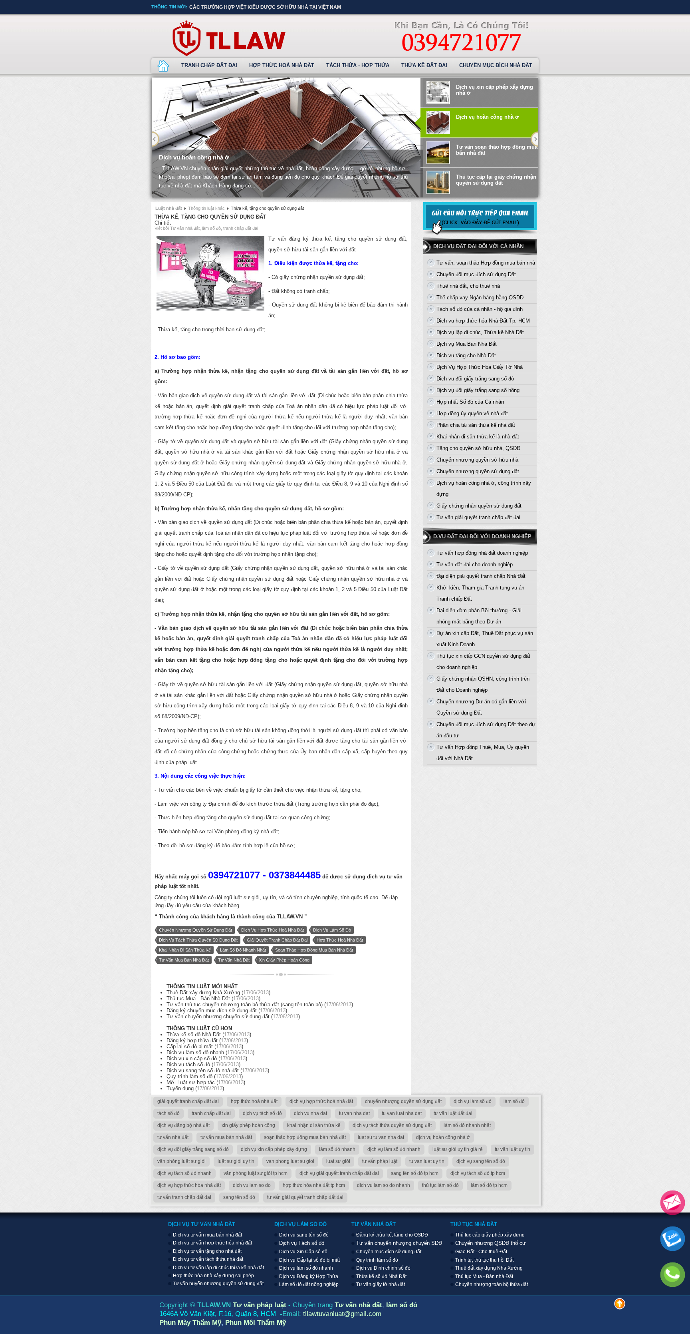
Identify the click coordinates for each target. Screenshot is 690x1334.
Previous (155, 139)
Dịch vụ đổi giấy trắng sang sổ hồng (477, 390)
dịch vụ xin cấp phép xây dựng (274, 1149)
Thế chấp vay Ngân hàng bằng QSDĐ (479, 298)
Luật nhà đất (168, 208)
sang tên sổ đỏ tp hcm (414, 1173)
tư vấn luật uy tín (512, 1149)
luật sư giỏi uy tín (236, 1161)
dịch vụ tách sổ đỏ (262, 1113)
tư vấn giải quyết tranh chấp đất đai (305, 1197)
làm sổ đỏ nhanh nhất (243, 950)
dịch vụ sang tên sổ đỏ (480, 1161)
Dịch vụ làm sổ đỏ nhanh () (210, 1052)
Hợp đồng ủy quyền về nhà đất (472, 413)
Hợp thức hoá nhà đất (281, 65)
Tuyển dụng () (195, 1088)
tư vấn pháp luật (379, 1161)
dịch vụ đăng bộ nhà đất (183, 1125)
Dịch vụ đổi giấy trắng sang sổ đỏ (475, 379)
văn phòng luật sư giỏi (181, 1161)
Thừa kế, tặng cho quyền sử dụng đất (210, 217)
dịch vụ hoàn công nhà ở (443, 1137)
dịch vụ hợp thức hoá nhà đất (272, 930)
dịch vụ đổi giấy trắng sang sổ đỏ (193, 1149)
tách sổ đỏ (168, 1113)
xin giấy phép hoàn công (284, 960)
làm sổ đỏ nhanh (337, 1149)
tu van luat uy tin (426, 1161)
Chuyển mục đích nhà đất (495, 65)
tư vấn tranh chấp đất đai (184, 1197)
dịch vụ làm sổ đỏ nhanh (393, 1149)
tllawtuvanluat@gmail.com (342, 1314)
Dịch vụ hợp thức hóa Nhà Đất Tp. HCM (483, 321)
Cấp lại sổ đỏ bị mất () (205, 1046)
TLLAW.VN (290, 917)
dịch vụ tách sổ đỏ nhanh (184, 1173)
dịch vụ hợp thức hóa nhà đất (189, 1185)
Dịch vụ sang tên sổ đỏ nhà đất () (218, 1070)
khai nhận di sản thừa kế (185, 950)
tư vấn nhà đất (234, 960)
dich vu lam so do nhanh (383, 1185)
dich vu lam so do (252, 1185)
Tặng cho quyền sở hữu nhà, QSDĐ (478, 448)
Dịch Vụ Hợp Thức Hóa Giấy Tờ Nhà (479, 367)
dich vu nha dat (310, 1113)
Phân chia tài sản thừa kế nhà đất (475, 425)
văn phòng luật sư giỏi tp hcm (256, 1173)
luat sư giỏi (338, 1161)
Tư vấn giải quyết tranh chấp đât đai (478, 517)
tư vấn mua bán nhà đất (184, 960)
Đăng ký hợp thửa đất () (207, 1040)
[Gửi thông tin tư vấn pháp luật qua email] (480, 234)
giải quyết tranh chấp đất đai (277, 940)
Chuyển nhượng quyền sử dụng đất (477, 471)
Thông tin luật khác (206, 208)
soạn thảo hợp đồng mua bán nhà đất (314, 950)
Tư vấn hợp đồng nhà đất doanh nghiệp (482, 553)
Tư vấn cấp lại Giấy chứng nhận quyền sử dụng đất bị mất (268, 7)
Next (534, 139)
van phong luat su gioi (290, 1161)
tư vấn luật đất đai (453, 1113)
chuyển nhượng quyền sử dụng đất (195, 930)
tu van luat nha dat (402, 1113)
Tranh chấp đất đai (209, 65)
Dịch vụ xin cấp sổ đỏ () (207, 1058)
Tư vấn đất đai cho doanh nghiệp (474, 564)
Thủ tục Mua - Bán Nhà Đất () (213, 998)
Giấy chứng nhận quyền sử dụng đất (478, 506)
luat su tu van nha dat (381, 1137)
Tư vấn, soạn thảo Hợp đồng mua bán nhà (485, 263)
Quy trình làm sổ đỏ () (205, 1076)
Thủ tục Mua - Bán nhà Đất (484, 1276)
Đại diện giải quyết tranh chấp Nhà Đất (480, 576)
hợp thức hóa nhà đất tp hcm (314, 1185)
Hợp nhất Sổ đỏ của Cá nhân (470, 402)
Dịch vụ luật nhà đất (163, 65)
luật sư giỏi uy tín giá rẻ (457, 1149)
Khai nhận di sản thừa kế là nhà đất (477, 437)
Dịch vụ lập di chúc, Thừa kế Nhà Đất (480, 332)
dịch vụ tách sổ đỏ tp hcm (477, 1173)
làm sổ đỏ (514, 1101)
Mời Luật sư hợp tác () (206, 1082)
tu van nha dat (354, 1113)
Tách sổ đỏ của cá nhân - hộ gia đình (479, 309)
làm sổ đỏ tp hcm (489, 1185)
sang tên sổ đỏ (239, 1197)
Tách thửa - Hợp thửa (357, 65)
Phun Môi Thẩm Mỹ (255, 1322)
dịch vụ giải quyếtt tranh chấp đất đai (339, 1173)
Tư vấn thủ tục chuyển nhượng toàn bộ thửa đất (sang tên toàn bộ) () (260, 1004)
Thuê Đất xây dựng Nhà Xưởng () (218, 993)
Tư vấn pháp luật (259, 1305)
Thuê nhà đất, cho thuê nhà (468, 286)
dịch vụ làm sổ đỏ (332, 930)
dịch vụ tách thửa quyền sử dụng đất (198, 940)
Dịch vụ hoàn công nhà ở (194, 157)
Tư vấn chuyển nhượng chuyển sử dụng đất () (233, 1016)
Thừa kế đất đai (424, 65)
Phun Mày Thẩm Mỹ (190, 1322)
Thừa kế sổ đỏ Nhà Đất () (209, 1034)
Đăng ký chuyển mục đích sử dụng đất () (227, 1010)
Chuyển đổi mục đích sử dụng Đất (476, 274)
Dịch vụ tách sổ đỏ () (203, 1064)
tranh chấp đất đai (211, 1113)
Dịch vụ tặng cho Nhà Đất (466, 355)
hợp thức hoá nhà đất (340, 940)
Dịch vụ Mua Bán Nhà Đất (466, 344)
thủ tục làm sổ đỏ (440, 1185)
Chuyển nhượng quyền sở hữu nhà (477, 460)
